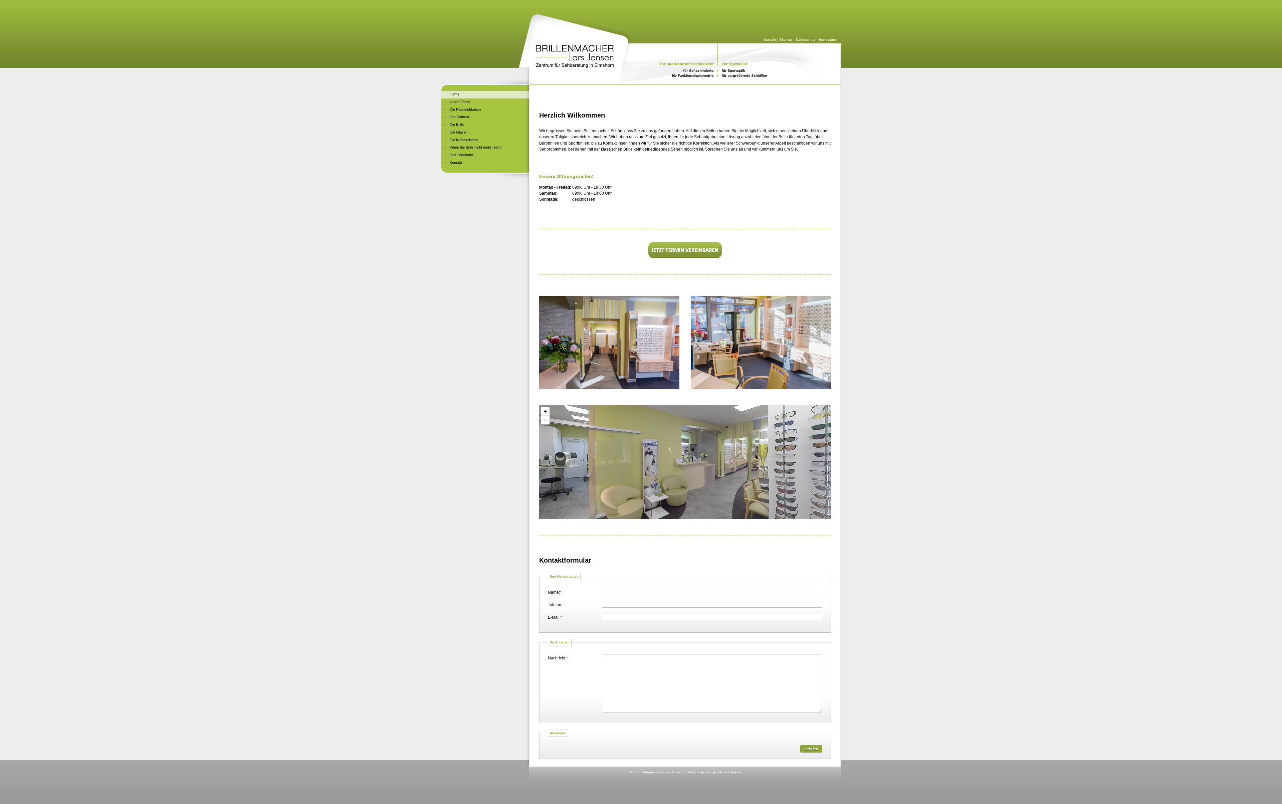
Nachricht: (558, 657)
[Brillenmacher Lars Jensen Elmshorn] (609, 342)
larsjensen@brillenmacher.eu (719, 772)
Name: (555, 592)
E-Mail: (555, 617)
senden (811, 749)
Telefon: (555, 604)
